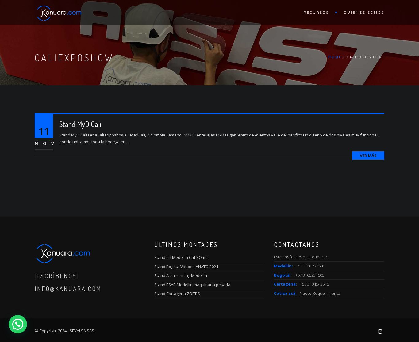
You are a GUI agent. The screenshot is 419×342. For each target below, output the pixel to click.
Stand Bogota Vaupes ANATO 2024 (186, 266)
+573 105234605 (310, 266)
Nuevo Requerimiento (320, 293)
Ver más (368, 155)
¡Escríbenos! (57, 276)
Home (335, 57)
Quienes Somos (364, 13)
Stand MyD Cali (80, 124)
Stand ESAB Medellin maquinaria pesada (192, 284)
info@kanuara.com (68, 289)
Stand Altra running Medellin (180, 275)
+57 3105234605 (309, 275)
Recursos (316, 13)
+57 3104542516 (314, 284)
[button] (18, 324)
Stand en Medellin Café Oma (181, 257)
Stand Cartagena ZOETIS (177, 293)
